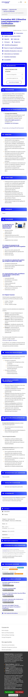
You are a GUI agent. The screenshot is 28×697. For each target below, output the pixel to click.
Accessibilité (7, 59)
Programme (17, 42)
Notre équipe (5, 630)
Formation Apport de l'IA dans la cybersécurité (10, 583)
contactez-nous (5, 550)
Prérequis (7, 42)
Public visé (16, 39)
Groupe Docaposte (6, 637)
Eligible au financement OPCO (12, 36)
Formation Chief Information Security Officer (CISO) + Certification (14, 594)
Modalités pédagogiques (11, 45)
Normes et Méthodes (9, 11)
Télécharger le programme (11, 540)
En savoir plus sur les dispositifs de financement (13, 128)
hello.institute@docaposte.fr (12, 120)
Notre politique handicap (8, 635)
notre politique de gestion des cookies (13, 688)
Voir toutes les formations (11, 613)
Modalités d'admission (10, 56)
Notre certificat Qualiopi (8, 632)
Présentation (19, 33)
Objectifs (6, 39)
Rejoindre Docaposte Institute (9, 647)
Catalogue (4, 9)
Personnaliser (13, 695)
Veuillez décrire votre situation (11, 70)
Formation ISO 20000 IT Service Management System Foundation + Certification (11, 607)
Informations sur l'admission (11, 54)
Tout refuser (19, 692)
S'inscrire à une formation (8, 645)
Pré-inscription (8, 33)
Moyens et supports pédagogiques (13, 48)
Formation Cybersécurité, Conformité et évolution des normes (12, 600)
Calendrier (7, 511)
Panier (6, 514)
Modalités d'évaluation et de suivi (13, 51)
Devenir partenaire (6, 649)
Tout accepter (9, 692)
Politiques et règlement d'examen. (9, 340)
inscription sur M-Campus (11, 123)
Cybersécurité (13, 9)
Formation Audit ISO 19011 (9, 588)
